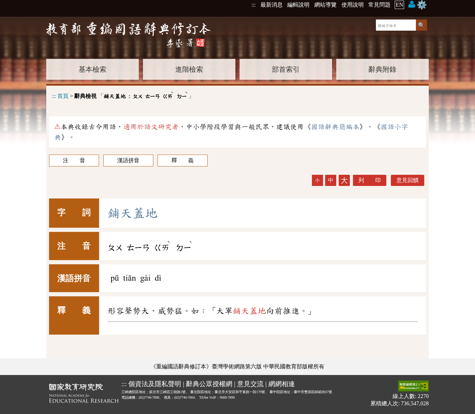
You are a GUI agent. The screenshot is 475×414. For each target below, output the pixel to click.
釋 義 (182, 160)
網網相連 (281, 384)
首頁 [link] (63, 96)
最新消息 (271, 5)
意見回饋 (407, 180)
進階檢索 (189, 69)
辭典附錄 (382, 69)
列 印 (370, 180)
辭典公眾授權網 (209, 384)
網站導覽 (325, 5)
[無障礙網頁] (413, 387)
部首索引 (286, 69)
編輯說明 (298, 5)
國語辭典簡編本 (335, 126)
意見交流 (250, 384)
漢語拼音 (128, 160)
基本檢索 (92, 69)
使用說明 (352, 5)
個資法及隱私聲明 (154, 384)
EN (399, 5)
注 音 (74, 160)
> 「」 (123, 95)
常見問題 (379, 5)
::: (253, 5)
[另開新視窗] (84, 394)
